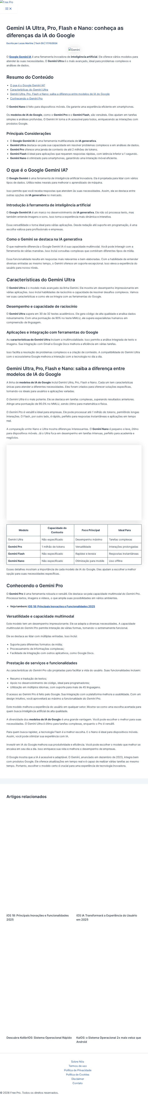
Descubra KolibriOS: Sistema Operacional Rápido (39, 1037)
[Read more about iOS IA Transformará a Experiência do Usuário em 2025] (109, 908)
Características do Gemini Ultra (29, 89)
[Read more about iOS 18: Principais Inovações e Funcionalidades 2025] (39, 908)
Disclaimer (77, 1079)
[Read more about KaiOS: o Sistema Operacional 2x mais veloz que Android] (109, 1030)
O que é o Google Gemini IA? (27, 85)
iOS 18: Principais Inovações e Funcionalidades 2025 (61, 606)
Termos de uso (78, 1066)
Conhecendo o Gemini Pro (26, 98)
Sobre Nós (77, 1061)
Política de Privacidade (77, 1070)
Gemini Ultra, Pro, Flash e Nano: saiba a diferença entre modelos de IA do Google (60, 94)
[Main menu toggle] (8, 8)
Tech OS (39, 43)
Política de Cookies (77, 1074)
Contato (78, 1083)
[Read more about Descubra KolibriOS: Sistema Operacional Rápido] (39, 1030)
